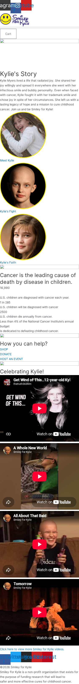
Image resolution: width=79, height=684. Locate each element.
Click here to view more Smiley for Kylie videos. (32, 649)
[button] (39, 27)
